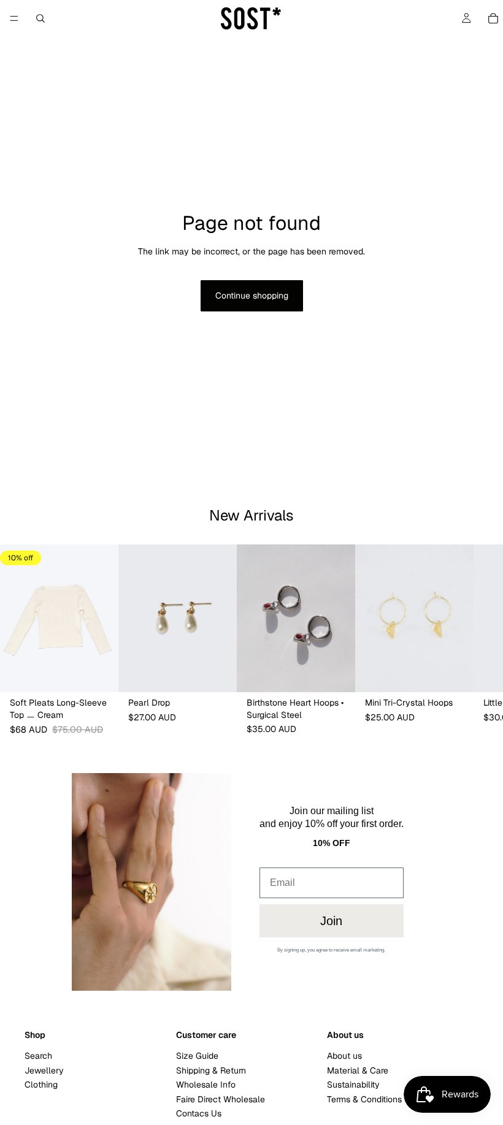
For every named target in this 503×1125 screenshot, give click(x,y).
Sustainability (353, 1084)
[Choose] (99, 673)
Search (38, 1055)
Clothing (41, 1084)
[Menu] (14, 18)
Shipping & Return (211, 1070)
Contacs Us (198, 1113)
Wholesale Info (206, 1084)
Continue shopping (251, 295)
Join (331, 921)
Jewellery (44, 1070)
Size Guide (197, 1055)
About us (344, 1055)
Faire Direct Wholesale (220, 1098)
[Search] (40, 18)
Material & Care (357, 1070)
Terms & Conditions (364, 1098)
